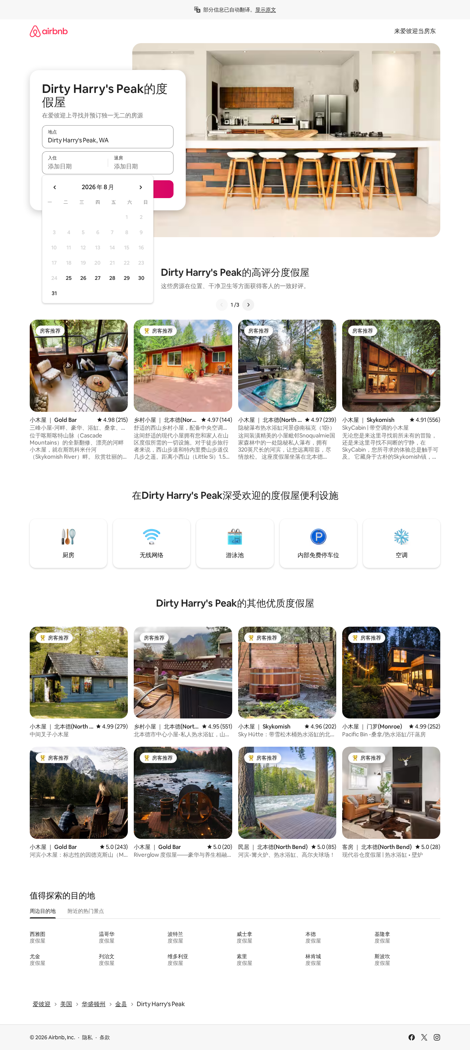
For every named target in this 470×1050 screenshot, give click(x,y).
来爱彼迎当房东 (415, 31)
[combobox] (108, 140)
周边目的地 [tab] (43, 911)
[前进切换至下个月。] (140, 187)
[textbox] (75, 166)
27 (98, 278)
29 (127, 278)
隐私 (87, 1037)
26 (83, 278)
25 (69, 278)
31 (54, 293)
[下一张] (248, 305)
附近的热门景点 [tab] (86, 911)
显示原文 (265, 9)
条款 (105, 1037)
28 (112, 278)
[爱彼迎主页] (49, 31)
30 (141, 278)
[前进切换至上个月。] (55, 187)
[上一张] (222, 305)
